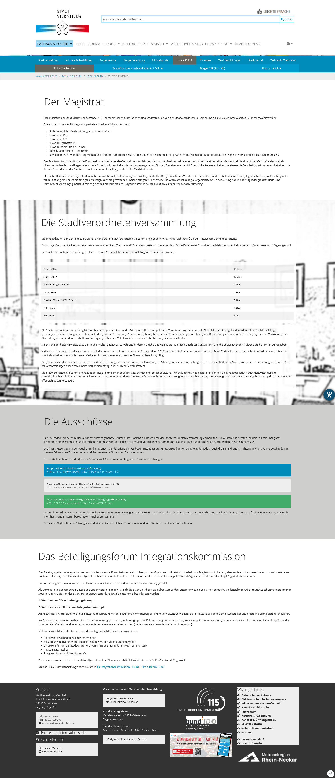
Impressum (248, 711)
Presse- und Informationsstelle (63, 732)
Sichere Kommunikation (257, 728)
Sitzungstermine (271, 68)
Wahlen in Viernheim (283, 60)
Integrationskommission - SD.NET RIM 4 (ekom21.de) (132, 667)
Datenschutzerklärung (256, 695)
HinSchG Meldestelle (255, 707)
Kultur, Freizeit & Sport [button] (143, 43)
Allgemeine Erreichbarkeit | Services (127, 739)
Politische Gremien (65, 68)
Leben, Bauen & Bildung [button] (96, 43)
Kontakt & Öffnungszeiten (258, 720)
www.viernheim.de (47, 76)
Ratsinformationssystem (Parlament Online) (137, 68)
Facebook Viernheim (52, 748)
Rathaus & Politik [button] (53, 43)
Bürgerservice (107, 60)
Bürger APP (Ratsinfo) (212, 68)
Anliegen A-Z (249, 43)
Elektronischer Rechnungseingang (263, 699)
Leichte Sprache (252, 724)
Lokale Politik (185, 60)
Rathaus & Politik (72, 76)
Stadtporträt (255, 60)
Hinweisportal (160, 60)
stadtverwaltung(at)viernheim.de (58, 723)
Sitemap (246, 732)
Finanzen (205, 60)
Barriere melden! (252, 739)
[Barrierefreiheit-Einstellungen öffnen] (329, 395)
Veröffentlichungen (229, 60)
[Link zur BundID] (201, 720)
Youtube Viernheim (52, 751)
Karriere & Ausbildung (79, 60)
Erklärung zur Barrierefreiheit (261, 703)
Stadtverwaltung (48, 60)
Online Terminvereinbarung (123, 701)
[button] (289, 43)
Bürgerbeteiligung (134, 60)
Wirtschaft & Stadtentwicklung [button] (200, 43)
